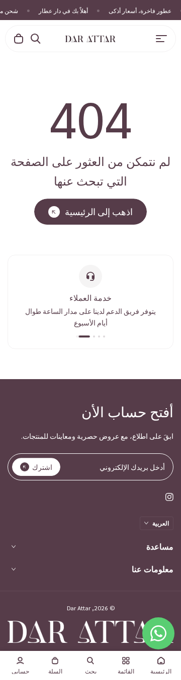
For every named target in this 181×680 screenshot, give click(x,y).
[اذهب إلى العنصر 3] (94, 336)
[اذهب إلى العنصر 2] (99, 336)
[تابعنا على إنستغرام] (169, 496)
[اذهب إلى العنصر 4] (83, 336)
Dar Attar (78, 608)
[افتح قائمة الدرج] (161, 38)
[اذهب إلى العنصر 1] (104, 336)
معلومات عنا (152, 569)
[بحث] (36, 39)
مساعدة (159, 546)
